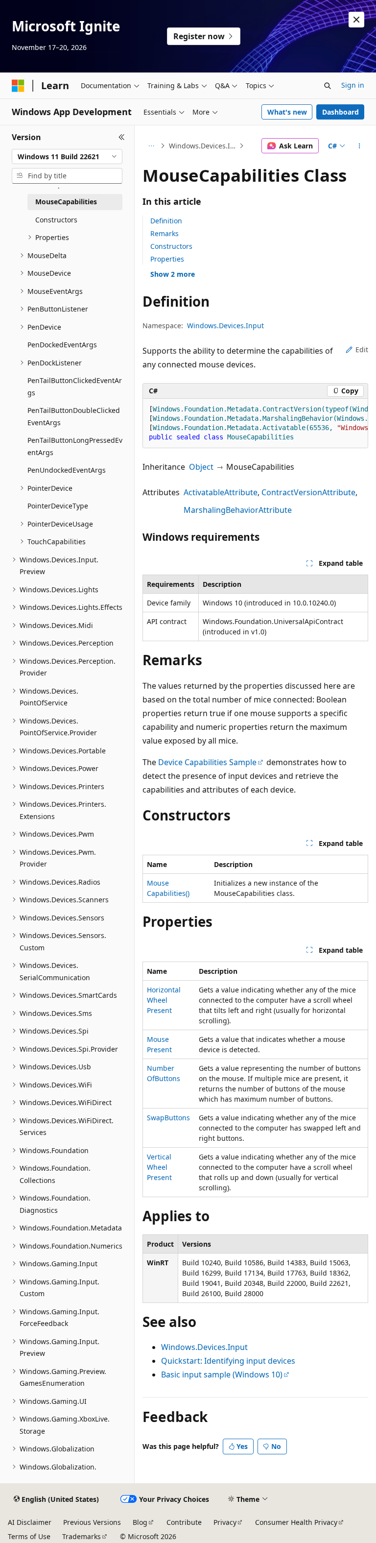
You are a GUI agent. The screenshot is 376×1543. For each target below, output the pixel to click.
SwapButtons (168, 1117)
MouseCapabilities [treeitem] (66, 201)
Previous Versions (92, 1522)
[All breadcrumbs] (151, 146)
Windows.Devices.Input (203, 145)
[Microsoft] (18, 85)
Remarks (164, 233)
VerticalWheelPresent (159, 1167)
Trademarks (81, 1536)
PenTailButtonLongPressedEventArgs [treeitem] (74, 446)
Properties (167, 259)
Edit (361, 349)
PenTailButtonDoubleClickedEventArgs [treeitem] (73, 416)
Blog (140, 1522)
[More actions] (359, 146)
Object (201, 466)
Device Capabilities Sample (207, 762)
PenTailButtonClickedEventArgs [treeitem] (74, 386)
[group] (255, 423)
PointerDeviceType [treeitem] (57, 505)
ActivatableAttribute (221, 492)
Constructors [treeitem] (56, 219)
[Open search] (327, 86)
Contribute (184, 1522)
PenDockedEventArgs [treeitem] (62, 344)
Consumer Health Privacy (296, 1522)
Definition (166, 220)
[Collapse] (121, 137)
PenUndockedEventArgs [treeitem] (66, 470)
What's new (287, 112)
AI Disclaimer (29, 1522)
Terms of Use (29, 1536)
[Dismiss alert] (356, 19)
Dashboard (340, 112)
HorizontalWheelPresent (164, 1000)
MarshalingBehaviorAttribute (238, 510)
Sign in (352, 85)
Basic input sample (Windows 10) (221, 1374)
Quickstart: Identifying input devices (228, 1360)
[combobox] (67, 157)
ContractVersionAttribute (308, 492)
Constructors (171, 246)
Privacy (224, 1522)
